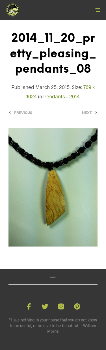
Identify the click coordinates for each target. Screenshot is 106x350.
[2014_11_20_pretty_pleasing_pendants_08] (53, 186)
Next (87, 112)
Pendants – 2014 (61, 96)
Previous (23, 112)
